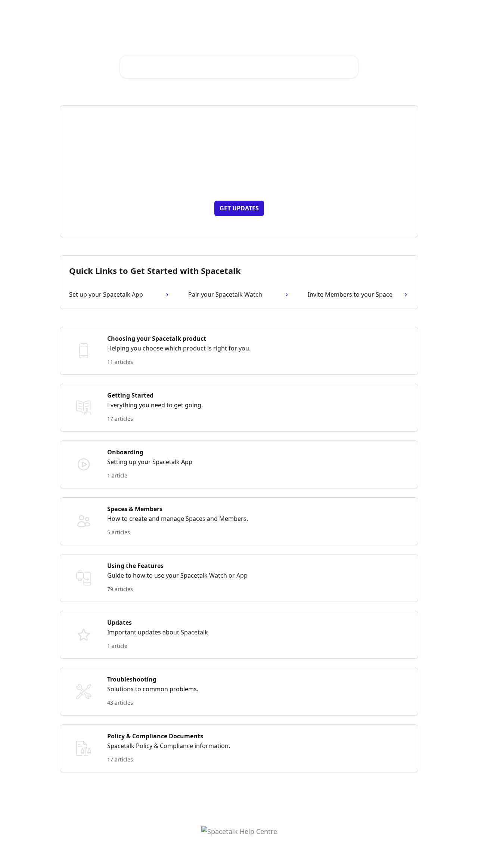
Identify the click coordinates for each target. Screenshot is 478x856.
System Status (357, 12)
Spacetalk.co (313, 12)
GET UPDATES (239, 208)
